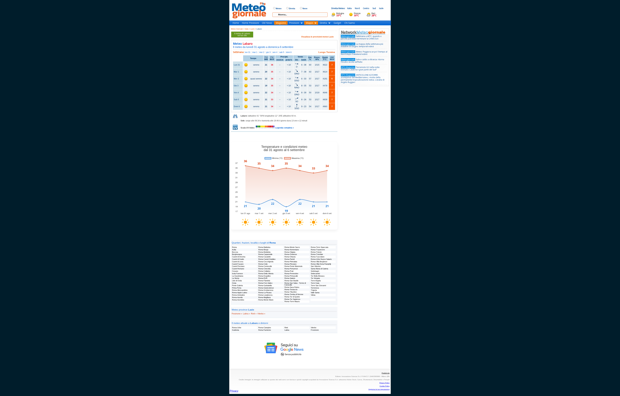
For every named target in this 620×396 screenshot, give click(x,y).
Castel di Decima (238, 257)
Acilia (234, 250)
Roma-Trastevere (318, 250)
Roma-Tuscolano (317, 257)
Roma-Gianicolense (266, 288)
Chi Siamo (349, 23)
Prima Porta (236, 288)
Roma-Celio (263, 264)
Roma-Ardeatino (238, 295)
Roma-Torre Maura (292, 301)
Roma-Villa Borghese (319, 262)
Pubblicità (386, 373)
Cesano (235, 271)
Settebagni (315, 271)
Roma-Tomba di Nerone (293, 294)
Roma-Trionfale (317, 254)
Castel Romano (238, 269)
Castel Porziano (238, 266)
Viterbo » (261, 314)
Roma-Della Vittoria (265, 273)
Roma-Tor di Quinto (292, 297)
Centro (366, 8)
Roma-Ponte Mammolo (293, 266)
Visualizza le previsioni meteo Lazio (317, 37)
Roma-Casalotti (264, 257)
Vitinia (313, 295)
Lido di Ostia (237, 281)
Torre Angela (316, 281)
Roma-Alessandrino (240, 290)
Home (235, 23)
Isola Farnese (237, 273)
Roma (234, 247)
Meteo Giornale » (237, 29)
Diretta (323, 23)
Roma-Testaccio (290, 289)
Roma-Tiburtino (290, 292)
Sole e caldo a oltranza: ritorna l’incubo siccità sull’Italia (362, 60)
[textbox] (300, 14)
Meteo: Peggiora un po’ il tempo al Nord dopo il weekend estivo (364, 53)
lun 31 (247, 52)
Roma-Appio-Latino (239, 293)
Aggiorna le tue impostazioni (379, 389)
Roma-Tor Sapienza (292, 299)
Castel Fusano (237, 264)
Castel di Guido (238, 259)
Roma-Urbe (236, 328)
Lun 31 (237, 65)
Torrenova (315, 288)
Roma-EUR (262, 278)
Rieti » (254, 314)
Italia (349, 8)
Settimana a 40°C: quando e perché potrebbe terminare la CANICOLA (361, 37)
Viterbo (313, 328)
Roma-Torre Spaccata (319, 247)
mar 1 (254, 52)
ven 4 (275, 52)
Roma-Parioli (289, 259)
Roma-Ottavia (289, 257)
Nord (357, 8)
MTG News (367, 32)
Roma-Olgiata (289, 252)
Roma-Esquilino (264, 276)
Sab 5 (236, 99)
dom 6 (289, 52)
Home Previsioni (250, 23)
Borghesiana (237, 254)
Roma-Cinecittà (264, 269)
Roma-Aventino (238, 300)
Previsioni (294, 23)
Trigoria (314, 290)
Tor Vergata (315, 278)
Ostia (234, 283)
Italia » (247, 29)
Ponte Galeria (237, 285)
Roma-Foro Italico (265, 283)
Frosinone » (237, 314)
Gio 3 (236, 86)
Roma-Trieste (316, 252)
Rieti (286, 328)
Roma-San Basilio (291, 281)
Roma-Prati (288, 271)
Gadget (337, 23)
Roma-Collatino (264, 271)
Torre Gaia (315, 283)
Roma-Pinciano (290, 264)
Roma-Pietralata (290, 262)
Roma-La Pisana (264, 293)
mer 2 (261, 52)
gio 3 (268, 52)
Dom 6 (237, 106)
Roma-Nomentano (291, 250)
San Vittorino (316, 266)
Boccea (235, 252)
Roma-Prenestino (291, 273)
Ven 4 (236, 92)
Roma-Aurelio (237, 297)
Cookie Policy (385, 386)
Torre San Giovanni (318, 285)
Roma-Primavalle (291, 276)
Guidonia (235, 330)
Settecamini (315, 273)
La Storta (235, 278)
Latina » (246, 314)
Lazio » (253, 29)
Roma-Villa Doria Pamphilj (321, 264)
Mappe (309, 23)
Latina (286, 330)
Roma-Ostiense (290, 254)
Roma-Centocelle (265, 266)
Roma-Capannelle (265, 254)
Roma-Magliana (264, 297)
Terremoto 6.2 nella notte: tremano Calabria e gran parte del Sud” (360, 68)
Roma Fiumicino (264, 330)
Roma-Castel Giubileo (266, 259)
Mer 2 (236, 79)
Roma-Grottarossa (265, 290)
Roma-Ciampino (264, 328)
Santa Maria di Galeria (319, 269)
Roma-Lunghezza (265, 295)
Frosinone (315, 330)
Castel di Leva (237, 262)
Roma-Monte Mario (265, 300)
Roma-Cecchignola (265, 262)
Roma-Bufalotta (264, 252)
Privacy (234, 391)
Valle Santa (315, 293)
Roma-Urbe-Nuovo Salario (321, 259)
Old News (267, 23)
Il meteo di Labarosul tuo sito (242, 34)
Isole (381, 8)
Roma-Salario (289, 278)
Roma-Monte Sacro (292, 247)
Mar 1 (236, 72)
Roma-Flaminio (264, 281)
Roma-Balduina (264, 247)
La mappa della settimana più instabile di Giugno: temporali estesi (362, 45)
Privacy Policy (384, 383)
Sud (374, 8)
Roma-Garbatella (265, 285)
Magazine (281, 23)
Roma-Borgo (263, 250)
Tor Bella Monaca (317, 276)
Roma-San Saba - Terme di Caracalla (295, 284)
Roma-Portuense (291, 269)
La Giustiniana (237, 276)
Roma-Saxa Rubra (291, 287)
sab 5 (281, 52)
